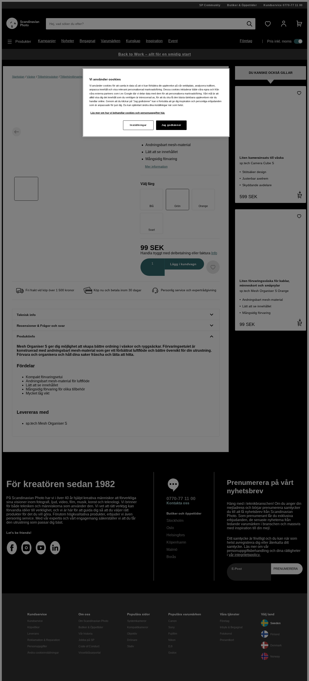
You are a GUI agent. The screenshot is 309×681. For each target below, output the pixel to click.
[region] (156, 102)
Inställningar (138, 125)
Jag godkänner (171, 125)
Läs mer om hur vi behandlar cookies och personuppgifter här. (127, 112)
